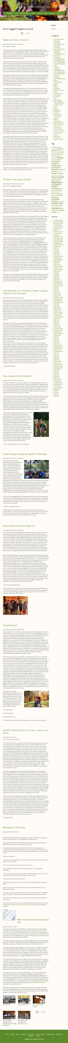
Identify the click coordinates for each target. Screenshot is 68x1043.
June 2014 (56, 338)
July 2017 (56, 287)
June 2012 (56, 373)
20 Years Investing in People (17, 179)
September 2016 (58, 302)
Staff (33, 13)
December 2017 (58, 282)
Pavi (52, 185)
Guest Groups (24, 13)
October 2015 (57, 315)
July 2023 (56, 230)
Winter (58, 210)
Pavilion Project (56, 185)
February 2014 (57, 345)
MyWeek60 (57, 110)
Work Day (58, 212)
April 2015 (56, 323)
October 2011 (57, 386)
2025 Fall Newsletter (59, 78)
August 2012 (57, 369)
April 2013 (56, 358)
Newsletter (57, 182)
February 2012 (57, 379)
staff (57, 195)
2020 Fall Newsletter (57, 68)
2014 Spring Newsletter (57, 56)
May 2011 (56, 394)
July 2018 (56, 273)
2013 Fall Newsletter (59, 49)
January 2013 (57, 363)
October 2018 (57, 268)
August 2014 (57, 335)
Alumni (56, 80)
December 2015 (58, 312)
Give (16, 13)
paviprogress (56, 188)
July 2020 (56, 248)
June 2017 (56, 289)
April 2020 (56, 253)
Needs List (31, 1036)
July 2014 (56, 337)
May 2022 (56, 235)
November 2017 (58, 284)
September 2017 (58, 286)
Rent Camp (57, 126)
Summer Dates (61, 201)
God (55, 98)
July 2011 (56, 391)
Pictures (56, 119)
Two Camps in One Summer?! (17, 376)
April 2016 (56, 305)
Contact (52, 13)
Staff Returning (56, 196)
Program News (58, 121)
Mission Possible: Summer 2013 (56, 179)
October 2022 (58, 233)
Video (55, 134)
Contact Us (24, 1034)
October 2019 (57, 258)
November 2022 (58, 232)
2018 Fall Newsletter (59, 64)
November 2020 (58, 241)
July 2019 (56, 263)
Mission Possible (57, 177)
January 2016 (57, 310)
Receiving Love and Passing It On (19, 526)
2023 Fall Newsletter (59, 74)
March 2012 (57, 378)
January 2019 (57, 264)
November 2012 (58, 366)
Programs (9, 13)
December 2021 (58, 236)
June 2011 (56, 392)
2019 (55, 65)
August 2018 (57, 271)
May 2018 (56, 276)
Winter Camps (50, 1034)
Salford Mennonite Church (40, 930)
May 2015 (56, 322)
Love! (60, 175)
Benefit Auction (57, 150)
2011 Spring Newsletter (57, 41)
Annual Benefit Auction (58, 82)
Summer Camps (40, 1034)
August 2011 (57, 389)
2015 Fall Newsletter (59, 59)
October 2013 (57, 350)
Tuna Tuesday (54, 207)
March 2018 (57, 279)
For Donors (56, 166)
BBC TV (59, 13)
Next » (29, 33)
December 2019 (58, 256)
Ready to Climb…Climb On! (16, 40)
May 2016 (56, 304)
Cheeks (60, 157)
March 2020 (57, 255)
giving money (35, 991)
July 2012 (56, 371)
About (39, 13)
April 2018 (56, 277)
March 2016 (57, 307)
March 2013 (57, 360)
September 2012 (58, 368)
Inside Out (59, 171)
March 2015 (57, 325)
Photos (38, 1036)
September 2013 (58, 351)
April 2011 (56, 396)
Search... (53, 29)
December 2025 (58, 220)
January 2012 (57, 381)
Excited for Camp (58, 93)
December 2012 (58, 365)
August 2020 (57, 246)
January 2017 (57, 296)
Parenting (56, 113)
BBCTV (56, 85)
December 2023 (58, 227)
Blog (45, 13)
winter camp (14, 904)
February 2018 (57, 281)
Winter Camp (57, 138)
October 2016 (57, 300)
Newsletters (57, 111)
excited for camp (55, 162)
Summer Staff (58, 128)
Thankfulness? (10, 625)
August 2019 (57, 261)
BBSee (56, 87)
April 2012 (56, 376)
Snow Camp (55, 193)
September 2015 (58, 317)
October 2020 (58, 243)
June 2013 (56, 355)
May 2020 (56, 251)
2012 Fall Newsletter (59, 44)
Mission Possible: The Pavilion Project (59, 102)
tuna (61, 205)
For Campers (57, 95)
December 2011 (58, 383)
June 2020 (56, 250)
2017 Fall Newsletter (59, 62)
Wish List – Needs (59, 139)
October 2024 (58, 225)
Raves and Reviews (59, 123)
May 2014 (56, 340)
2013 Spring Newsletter (57, 51)
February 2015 (57, 327)
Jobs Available (57, 100)
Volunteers (57, 136)
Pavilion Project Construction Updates (58, 116)
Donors (56, 92)
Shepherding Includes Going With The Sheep (25, 454)
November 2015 (58, 314)
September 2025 (58, 222)
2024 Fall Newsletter (57, 76)
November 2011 (58, 384)
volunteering (29, 904)
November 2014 (58, 330)
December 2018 (58, 266)
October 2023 (58, 228)
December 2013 (58, 346)
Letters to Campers (55, 175)
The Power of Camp (59, 131)
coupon (52, 159)
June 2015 (56, 320)
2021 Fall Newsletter (59, 70)
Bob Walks (57, 88)
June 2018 (56, 274)
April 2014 (56, 341)
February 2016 (57, 309)
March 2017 (57, 292)
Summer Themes (58, 129)
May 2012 (56, 374)
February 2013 (57, 361)
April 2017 (56, 291)
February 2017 (57, 294)
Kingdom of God (57, 173)
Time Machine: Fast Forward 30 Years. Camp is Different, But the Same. (25, 292)
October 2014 (57, 332)
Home (7, 1034)
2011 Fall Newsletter (59, 39)
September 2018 (58, 269)
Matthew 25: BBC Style (14, 827)
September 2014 (58, 333)
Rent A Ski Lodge (58, 124)
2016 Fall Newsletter (59, 60)
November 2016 (58, 299)
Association (54, 149)
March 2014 (57, 343)
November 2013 (58, 348)
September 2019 (58, 259)
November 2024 (58, 223)
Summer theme (55, 205)
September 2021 (58, 238)
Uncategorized (58, 133)
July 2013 (56, 353)
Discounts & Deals (59, 90)
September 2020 (59, 245)
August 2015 (57, 319)
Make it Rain (31, 981)
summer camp (22, 904)
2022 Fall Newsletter (59, 72)
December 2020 (58, 240)
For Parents (57, 96)
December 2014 (58, 328)
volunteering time (25, 991)
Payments (31, 1034)
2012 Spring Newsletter (57, 46)
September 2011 (58, 387)
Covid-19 (57, 160)
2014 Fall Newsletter (59, 54)
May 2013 (56, 356)
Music (55, 108)
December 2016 (58, 297)
